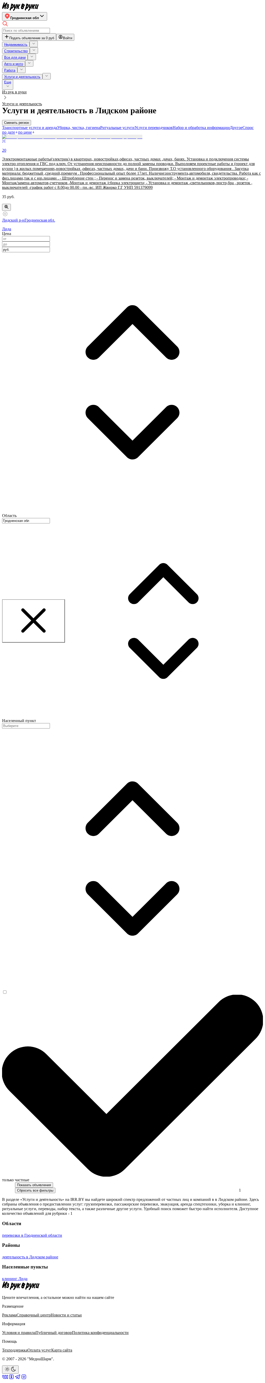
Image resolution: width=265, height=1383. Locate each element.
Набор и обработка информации (201, 127)
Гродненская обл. (40, 220)
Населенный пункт (19, 720)
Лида (6, 229)
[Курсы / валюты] (6, 207)
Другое (236, 127)
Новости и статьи (66, 1315)
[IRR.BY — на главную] (20, 6)
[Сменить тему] (10, 1369)
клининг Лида (14, 1278)
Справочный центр (34, 1315)
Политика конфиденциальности (100, 1332)
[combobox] (26, 249)
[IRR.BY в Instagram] (24, 1378)
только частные (15, 1180)
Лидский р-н (13, 220)
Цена (6, 233)
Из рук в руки (14, 92)
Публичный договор (53, 1332)
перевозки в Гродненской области (32, 1235)
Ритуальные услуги (117, 127)
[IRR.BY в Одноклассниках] (11, 1378)
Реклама (9, 1315)
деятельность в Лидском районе (30, 1257)
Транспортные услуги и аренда (29, 127)
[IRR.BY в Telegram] (17, 1378)
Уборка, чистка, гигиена (78, 127)
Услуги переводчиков (154, 127)
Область (9, 515)
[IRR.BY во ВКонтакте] (5, 1378)
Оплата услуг (39, 1350)
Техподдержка (14, 1350)
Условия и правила (18, 1332)
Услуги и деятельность (22, 104)
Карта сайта (61, 1350)
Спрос (248, 127)
